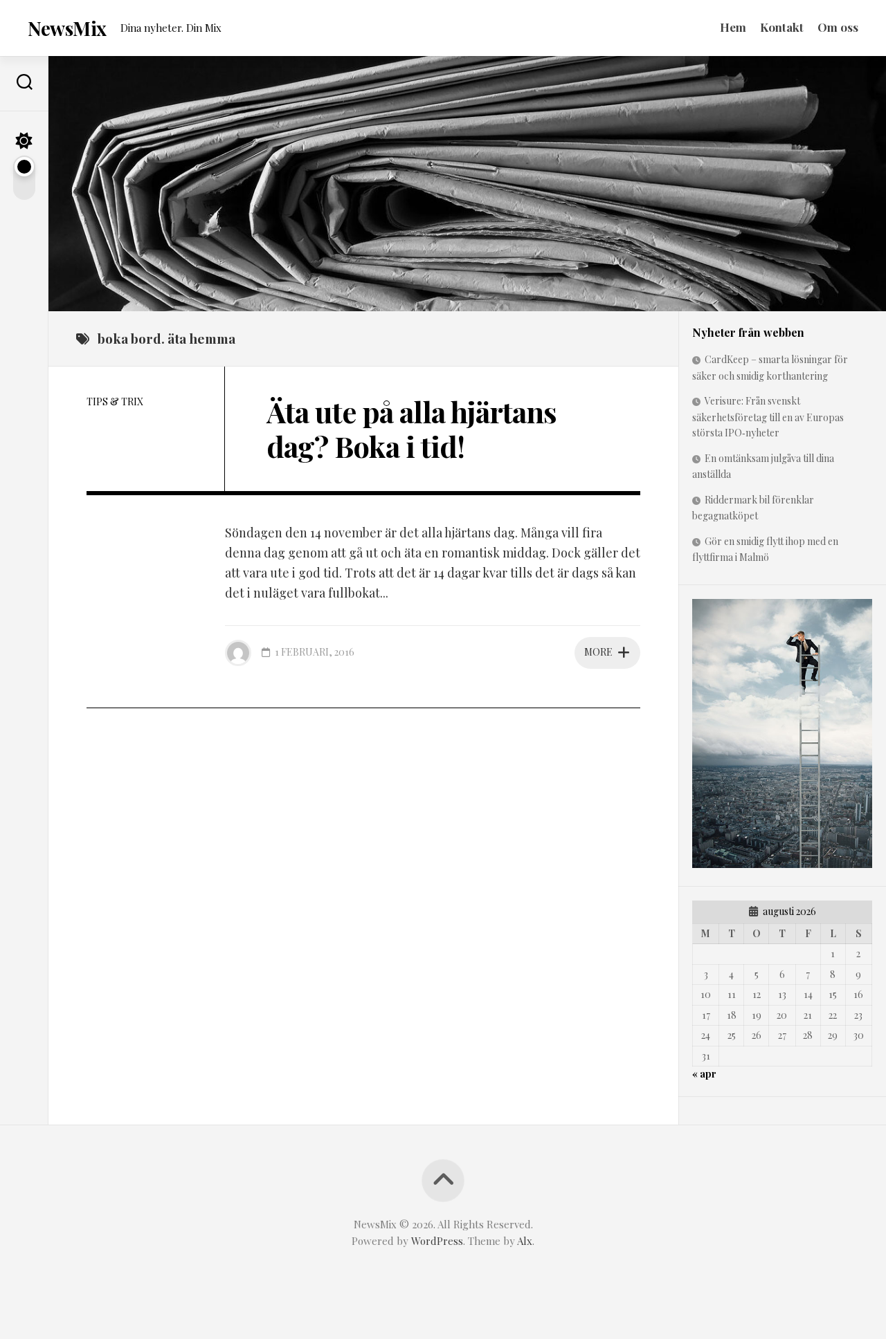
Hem (733, 27)
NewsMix (67, 28)
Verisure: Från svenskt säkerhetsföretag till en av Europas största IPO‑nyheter (768, 416)
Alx (524, 1241)
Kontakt (782, 27)
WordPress (437, 1241)
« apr (704, 1073)
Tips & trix (115, 401)
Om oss (837, 27)
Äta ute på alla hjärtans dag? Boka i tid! (411, 428)
